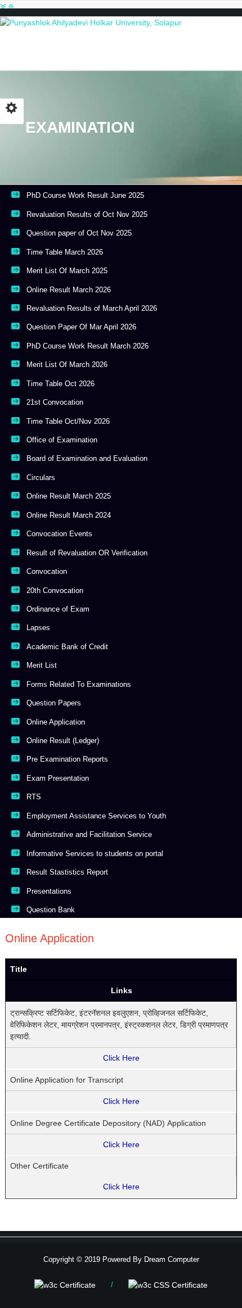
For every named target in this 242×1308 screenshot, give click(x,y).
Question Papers (53, 703)
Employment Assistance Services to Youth (96, 816)
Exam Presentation (57, 778)
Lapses (38, 627)
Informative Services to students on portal (94, 853)
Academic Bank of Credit (67, 646)
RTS (33, 797)
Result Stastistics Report (67, 872)
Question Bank (50, 910)
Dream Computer (170, 1259)
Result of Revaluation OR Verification (86, 553)
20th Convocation (54, 590)
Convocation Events (59, 533)
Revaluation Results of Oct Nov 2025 (86, 214)
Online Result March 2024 (68, 515)
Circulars (40, 477)
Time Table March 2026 (64, 252)
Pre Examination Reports (67, 759)
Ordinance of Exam (57, 609)
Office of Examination (61, 440)
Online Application (55, 722)
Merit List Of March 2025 (66, 270)
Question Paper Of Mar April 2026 (81, 327)
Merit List (41, 665)
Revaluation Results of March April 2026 (91, 308)
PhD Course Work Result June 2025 (85, 195)
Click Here (121, 1057)
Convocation (46, 571)
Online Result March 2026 (68, 290)
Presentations (48, 891)
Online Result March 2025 (68, 496)
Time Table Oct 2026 (60, 383)
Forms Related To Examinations (78, 684)
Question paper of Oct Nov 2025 (79, 233)
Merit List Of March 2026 (66, 364)
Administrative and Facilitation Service (89, 834)
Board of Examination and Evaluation (86, 458)
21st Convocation (54, 402)
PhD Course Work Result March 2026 (87, 346)
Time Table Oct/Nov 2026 (68, 421)
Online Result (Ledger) (62, 740)
